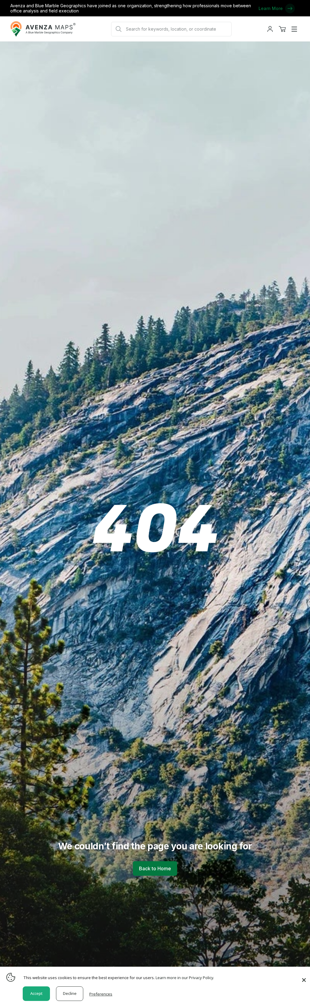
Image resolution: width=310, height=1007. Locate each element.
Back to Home (155, 868)
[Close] (304, 977)
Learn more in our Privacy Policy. (185, 977)
